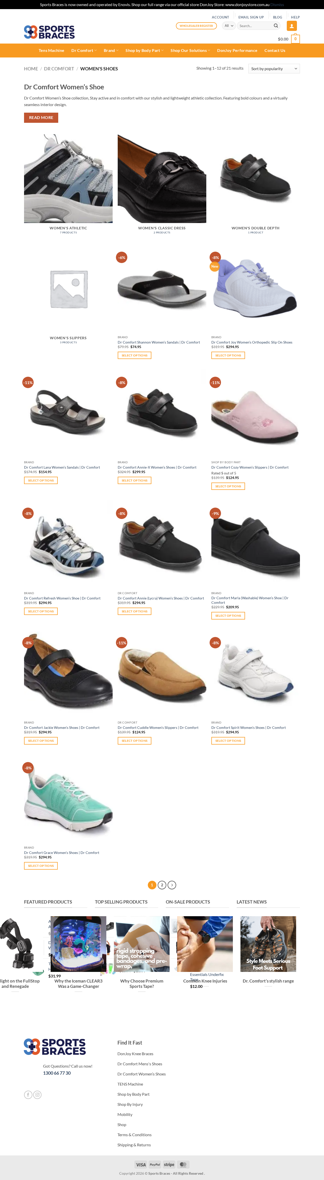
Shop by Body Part (143, 50)
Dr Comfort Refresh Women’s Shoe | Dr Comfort (62, 598)
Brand (109, 50)
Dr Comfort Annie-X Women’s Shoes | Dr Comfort (157, 467)
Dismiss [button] (277, 4)
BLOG (277, 17)
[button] (292, 26)
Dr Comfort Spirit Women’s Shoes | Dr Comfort (248, 727)
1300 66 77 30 (57, 1073)
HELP (295, 17)
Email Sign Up (251, 17)
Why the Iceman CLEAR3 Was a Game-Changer (78, 983)
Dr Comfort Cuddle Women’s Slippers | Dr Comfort (158, 727)
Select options (135, 355)
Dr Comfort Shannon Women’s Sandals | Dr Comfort (159, 342)
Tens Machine (52, 50)
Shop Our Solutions (189, 50)
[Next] (172, 885)
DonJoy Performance (237, 50)
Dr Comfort (82, 50)
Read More (41, 117)
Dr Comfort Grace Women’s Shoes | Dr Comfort (61, 852)
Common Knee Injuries (205, 981)
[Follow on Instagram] (37, 1095)
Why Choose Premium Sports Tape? (141, 983)
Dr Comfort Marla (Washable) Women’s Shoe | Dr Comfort (250, 600)
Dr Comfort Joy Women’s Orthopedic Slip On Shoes (251, 342)
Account (220, 17)
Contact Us (275, 50)
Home (31, 68)
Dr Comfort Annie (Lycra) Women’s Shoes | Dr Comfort (161, 598)
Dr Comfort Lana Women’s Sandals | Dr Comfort (62, 467)
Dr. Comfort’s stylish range (268, 981)
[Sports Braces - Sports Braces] (49, 32)
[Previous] (242, 1012)
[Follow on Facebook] (28, 1095)
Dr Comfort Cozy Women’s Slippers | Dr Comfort (250, 467)
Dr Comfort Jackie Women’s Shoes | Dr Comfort (61, 727)
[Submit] (276, 26)
